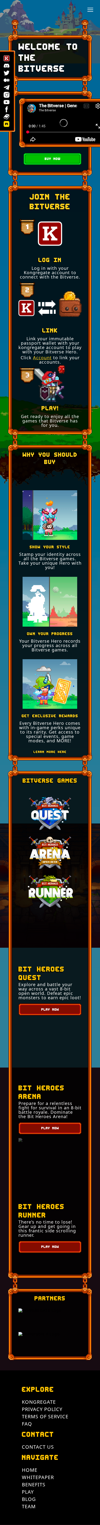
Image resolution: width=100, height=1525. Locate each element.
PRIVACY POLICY (42, 1409)
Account (42, 357)
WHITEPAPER (38, 1477)
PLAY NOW (50, 1009)
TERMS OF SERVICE (45, 1416)
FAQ (27, 1423)
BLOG (29, 1499)
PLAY (28, 1492)
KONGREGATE (39, 1402)
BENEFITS (33, 1484)
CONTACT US (38, 1447)
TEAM (29, 1506)
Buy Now (52, 159)
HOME (29, 1470)
